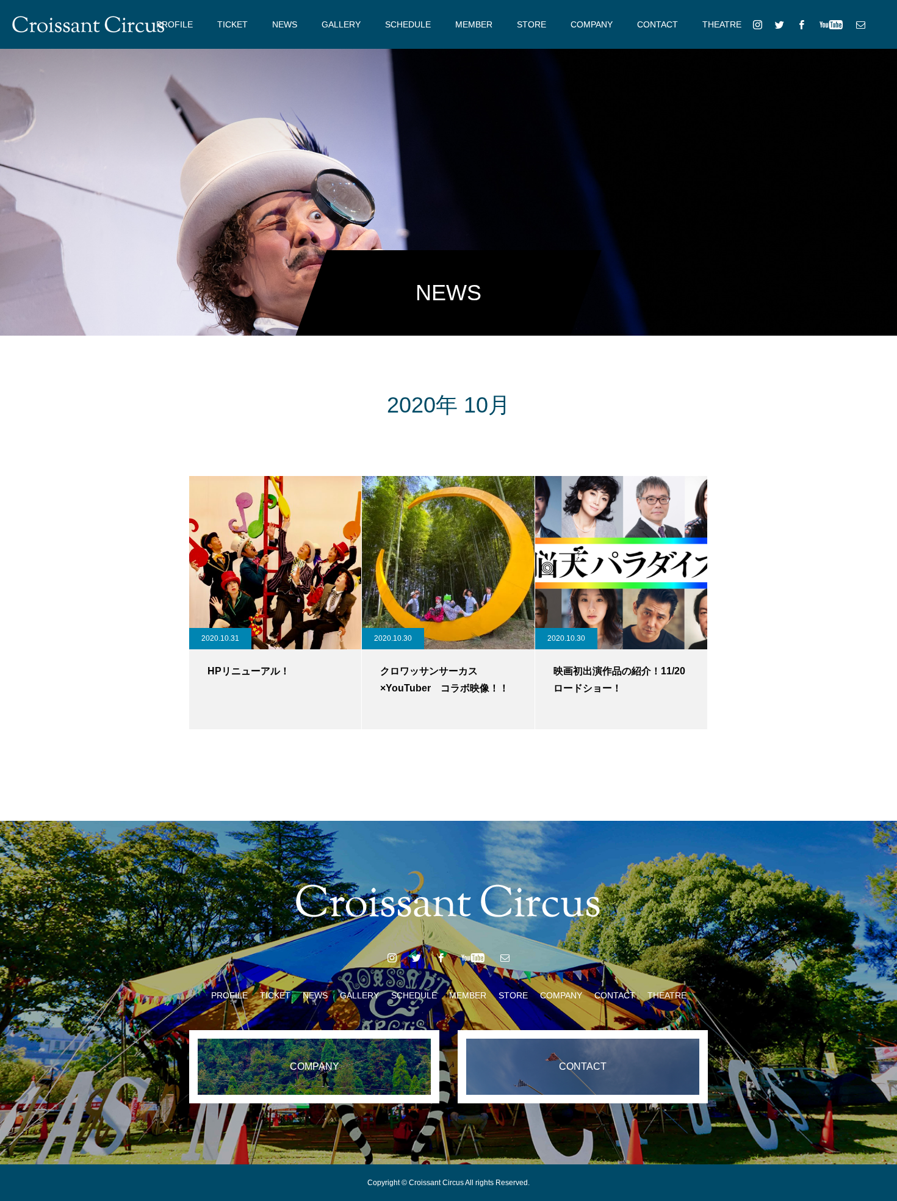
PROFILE (174, 24)
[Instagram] (757, 24)
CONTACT (657, 24)
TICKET (232, 24)
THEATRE (721, 24)
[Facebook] (801, 24)
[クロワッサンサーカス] (88, 24)
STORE (531, 24)
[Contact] (860, 24)
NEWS (284, 24)
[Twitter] (779, 24)
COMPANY (592, 24)
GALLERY (341, 24)
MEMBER (473, 24)
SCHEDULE (408, 24)
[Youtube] (831, 24)
